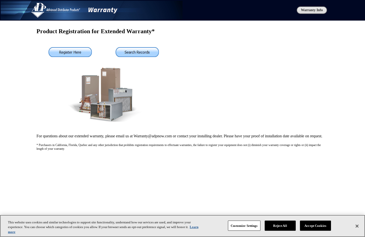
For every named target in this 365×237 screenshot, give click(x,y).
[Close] (357, 226)
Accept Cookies (315, 225)
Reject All (280, 225)
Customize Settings (244, 225)
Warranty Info (312, 10)
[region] (182, 226)
